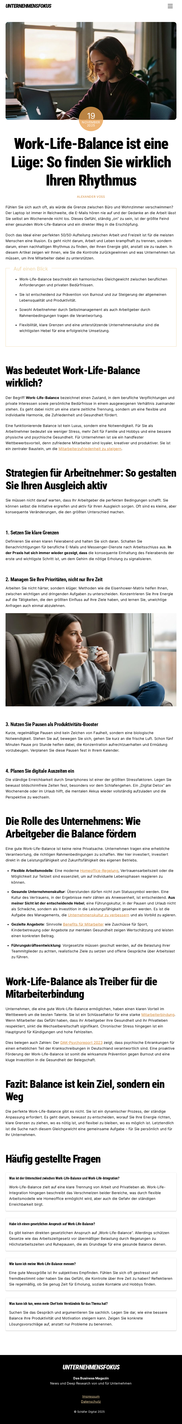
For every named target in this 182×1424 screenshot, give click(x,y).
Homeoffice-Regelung (99, 870)
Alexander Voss (91, 196)
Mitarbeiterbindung (157, 1014)
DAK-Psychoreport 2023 (81, 1042)
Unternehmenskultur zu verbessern (98, 915)
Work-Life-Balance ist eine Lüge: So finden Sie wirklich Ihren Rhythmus (91, 162)
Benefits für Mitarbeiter (83, 924)
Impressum (91, 1396)
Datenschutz (91, 1402)
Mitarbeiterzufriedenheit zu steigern (90, 448)
